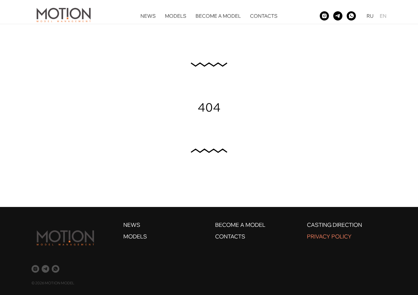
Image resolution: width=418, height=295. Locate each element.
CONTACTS (264, 16)
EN (383, 16)
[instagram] (324, 15)
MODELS (175, 16)
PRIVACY (318, 236)
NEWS (148, 16)
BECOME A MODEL (218, 16)
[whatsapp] (351, 15)
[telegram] (337, 15)
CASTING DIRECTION (334, 224)
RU (370, 16)
